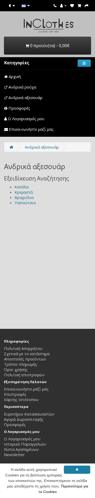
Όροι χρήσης (16, 369)
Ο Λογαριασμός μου (25, 118)
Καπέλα (21, 186)
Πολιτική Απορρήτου (23, 348)
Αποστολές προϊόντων (25, 359)
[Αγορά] (86, 5)
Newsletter (14, 454)
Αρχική (14, 76)
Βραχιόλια (24, 197)
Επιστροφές (15, 394)
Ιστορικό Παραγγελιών (25, 444)
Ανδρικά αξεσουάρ (24, 97)
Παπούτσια (25, 202)
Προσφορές (18, 108)
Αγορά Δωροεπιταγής (24, 419)
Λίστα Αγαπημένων (21, 449)
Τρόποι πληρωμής (20, 364)
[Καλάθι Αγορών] (79, 5)
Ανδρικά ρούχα (21, 87)
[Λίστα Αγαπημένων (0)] (72, 5)
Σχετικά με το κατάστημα (27, 353)
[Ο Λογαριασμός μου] (63, 5)
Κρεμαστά (24, 192)
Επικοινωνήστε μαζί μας (31, 129)
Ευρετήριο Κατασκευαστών (29, 414)
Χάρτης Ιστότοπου (21, 399)
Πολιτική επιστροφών (24, 374)
